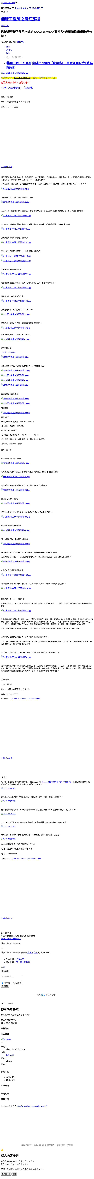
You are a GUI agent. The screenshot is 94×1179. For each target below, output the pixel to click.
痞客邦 (30, 953)
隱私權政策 (61, 1145)
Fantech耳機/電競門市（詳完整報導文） (56, 782)
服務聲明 (70, 1145)
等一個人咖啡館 (23, 962)
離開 (14, 1174)
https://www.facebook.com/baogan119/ (32, 1106)
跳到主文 (5, 26)
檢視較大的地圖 (6, 167)
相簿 (8, 47)
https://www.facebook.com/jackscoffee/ (25, 698)
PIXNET (28, 1145)
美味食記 (20, 959)
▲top (3, 967)
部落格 (9, 50)
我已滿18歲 (6, 1174)
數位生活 (21, 42)
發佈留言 (5, 986)
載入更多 (5, 971)
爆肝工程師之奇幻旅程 (20, 19)
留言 (36, 953)
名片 (8, 53)
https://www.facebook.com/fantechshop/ (25, 858)
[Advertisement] (47, 1124)
